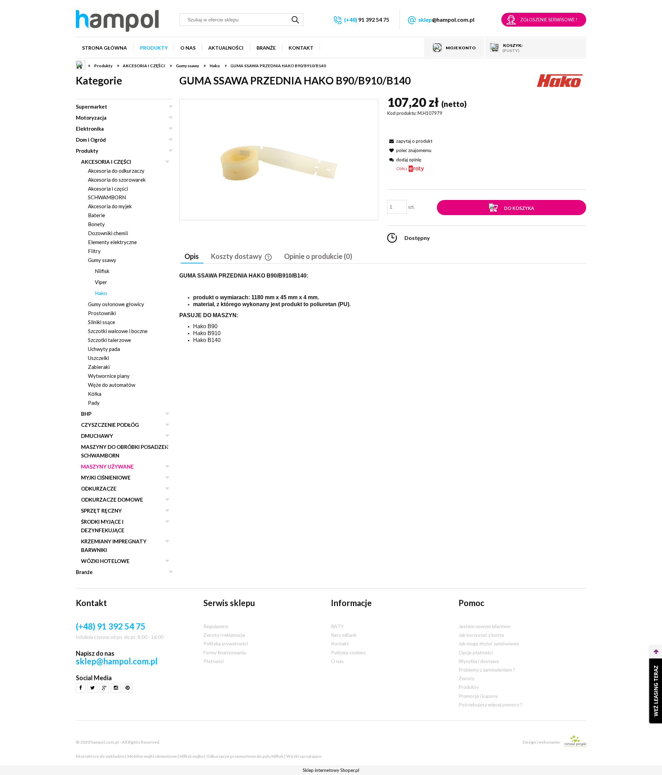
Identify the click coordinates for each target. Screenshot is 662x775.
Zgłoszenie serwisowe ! (549, 19)
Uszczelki (98, 358)
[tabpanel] (382, 313)
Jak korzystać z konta (481, 635)
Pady (94, 403)
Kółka (94, 394)
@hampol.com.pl (446, 19)
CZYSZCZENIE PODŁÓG (110, 425)
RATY (337, 626)
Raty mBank (344, 635)
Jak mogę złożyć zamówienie (489, 643)
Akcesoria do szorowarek (117, 180)
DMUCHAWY (97, 436)
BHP (86, 414)
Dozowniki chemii (108, 233)
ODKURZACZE (99, 488)
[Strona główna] (117, 21)
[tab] (192, 256)
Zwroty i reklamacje (224, 635)
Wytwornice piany (109, 376)
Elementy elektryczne (112, 242)
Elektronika (90, 128)
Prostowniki (102, 313)
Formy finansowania (224, 652)
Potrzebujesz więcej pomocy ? (490, 704)
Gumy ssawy (102, 260)
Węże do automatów (111, 385)
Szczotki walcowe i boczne (118, 331)
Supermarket (91, 106)
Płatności (213, 661)
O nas (337, 661)
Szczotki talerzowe (109, 340)
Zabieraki (99, 367)
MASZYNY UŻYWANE (107, 466)
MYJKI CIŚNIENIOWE (106, 477)
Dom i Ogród (91, 140)
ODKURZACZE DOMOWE (112, 499)
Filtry (94, 251)
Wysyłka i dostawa (479, 661)
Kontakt (340, 643)
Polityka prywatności (225, 643)
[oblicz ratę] (409, 171)
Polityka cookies (348, 652)
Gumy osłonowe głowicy (116, 304)
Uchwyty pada (104, 349)
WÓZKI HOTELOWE (105, 561)
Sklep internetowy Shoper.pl (331, 770)
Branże (84, 572)
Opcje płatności (476, 652)
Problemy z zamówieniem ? (487, 670)
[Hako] (560, 79)
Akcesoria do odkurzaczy (116, 171)
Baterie (96, 215)
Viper (101, 282)
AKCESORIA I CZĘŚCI (106, 162)
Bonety (96, 224)
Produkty (87, 151)
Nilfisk (102, 271)
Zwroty (466, 678)
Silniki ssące (101, 322)
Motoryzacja (91, 117)
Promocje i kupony (478, 696)
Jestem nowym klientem (485, 626)
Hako (101, 293)
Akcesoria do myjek (110, 206)
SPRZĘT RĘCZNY (101, 510)
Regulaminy (215, 626)
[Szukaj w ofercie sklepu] (295, 19)
